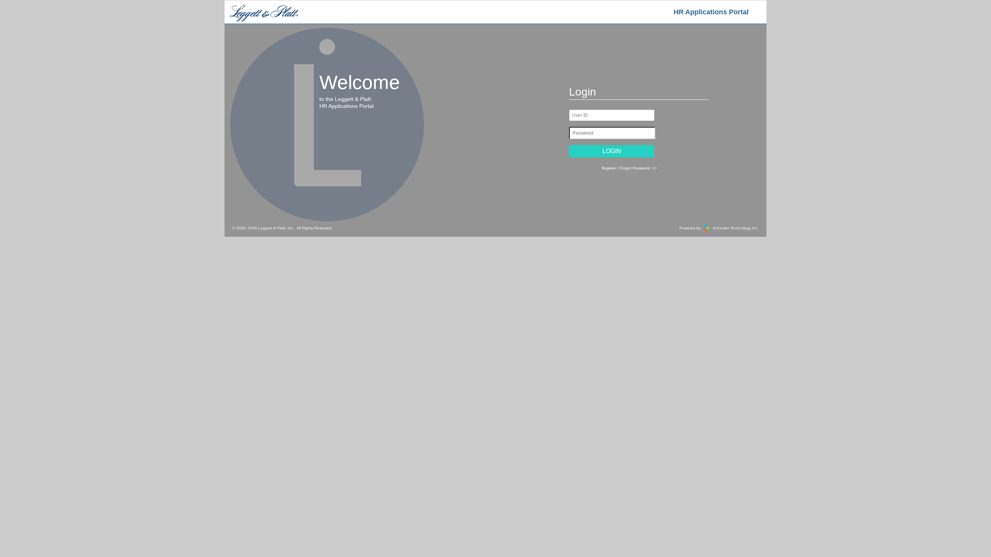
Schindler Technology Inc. (736, 228)
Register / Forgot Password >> (629, 168)
